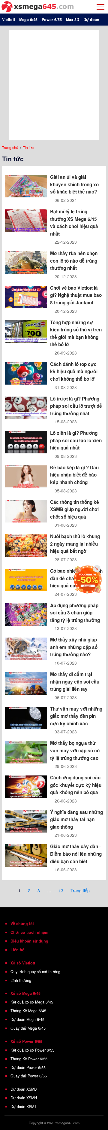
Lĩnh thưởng (20, 980)
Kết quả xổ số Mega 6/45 (31, 1002)
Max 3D (72, 19)
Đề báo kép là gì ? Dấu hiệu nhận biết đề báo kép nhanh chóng (74, 475)
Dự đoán (91, 19)
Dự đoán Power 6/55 (28, 1067)
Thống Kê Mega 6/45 (28, 1010)
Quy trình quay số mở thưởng (35, 971)
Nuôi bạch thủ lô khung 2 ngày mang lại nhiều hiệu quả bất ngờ (75, 543)
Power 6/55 (52, 19)
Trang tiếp (80, 891)
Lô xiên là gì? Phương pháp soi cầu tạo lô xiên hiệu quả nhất (76, 440)
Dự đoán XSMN (23, 1098)
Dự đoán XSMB (23, 1089)
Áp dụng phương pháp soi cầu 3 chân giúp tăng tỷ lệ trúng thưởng (75, 612)
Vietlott (8, 19)
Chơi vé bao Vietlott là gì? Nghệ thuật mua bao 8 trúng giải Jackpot (76, 295)
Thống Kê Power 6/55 (28, 1058)
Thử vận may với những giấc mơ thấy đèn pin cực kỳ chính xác (76, 716)
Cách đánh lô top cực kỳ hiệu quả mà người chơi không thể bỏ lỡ (74, 371)
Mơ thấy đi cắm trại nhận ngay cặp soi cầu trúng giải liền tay (74, 681)
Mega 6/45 (28, 19)
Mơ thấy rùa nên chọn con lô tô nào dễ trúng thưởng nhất (74, 260)
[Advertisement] (54, 84)
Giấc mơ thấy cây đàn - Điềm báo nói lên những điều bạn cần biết (76, 853)
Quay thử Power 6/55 (28, 1076)
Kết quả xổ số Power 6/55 (32, 1050)
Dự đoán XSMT (23, 1106)
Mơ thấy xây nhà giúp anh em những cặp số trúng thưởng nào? (74, 647)
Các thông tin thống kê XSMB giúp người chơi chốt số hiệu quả (74, 509)
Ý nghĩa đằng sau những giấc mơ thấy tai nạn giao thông (76, 819)
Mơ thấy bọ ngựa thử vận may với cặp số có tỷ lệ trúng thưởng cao (75, 750)
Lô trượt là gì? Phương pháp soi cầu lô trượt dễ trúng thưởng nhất (76, 406)
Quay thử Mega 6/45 (28, 1028)
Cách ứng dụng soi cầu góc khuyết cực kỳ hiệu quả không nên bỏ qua (75, 785)
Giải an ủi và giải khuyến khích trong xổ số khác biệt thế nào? (74, 184)
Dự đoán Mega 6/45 (27, 1019)
